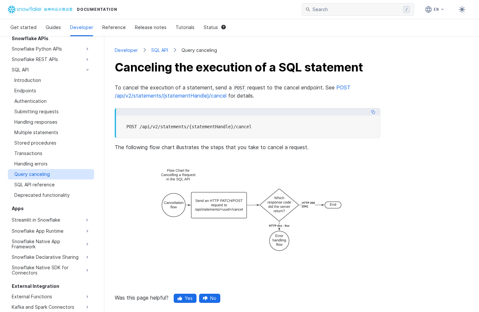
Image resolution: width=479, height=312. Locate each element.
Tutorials (185, 27)
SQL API (159, 50)
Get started (23, 27)
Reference (114, 27)
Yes (189, 298)
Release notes (151, 27)
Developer (81, 27)
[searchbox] (356, 9)
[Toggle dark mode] (462, 9)
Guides (53, 27)
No (213, 298)
